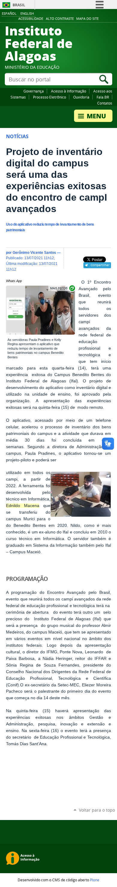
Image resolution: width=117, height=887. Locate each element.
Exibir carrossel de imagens (62, 288)
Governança (33, 91)
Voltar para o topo (97, 810)
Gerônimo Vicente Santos (34, 252)
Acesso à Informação (68, 91)
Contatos (104, 103)
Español (9, 13)
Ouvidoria (81, 97)
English (27, 13)
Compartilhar (100, 265)
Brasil (19, 5)
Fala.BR (103, 97)
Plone (94, 879)
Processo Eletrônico (49, 97)
